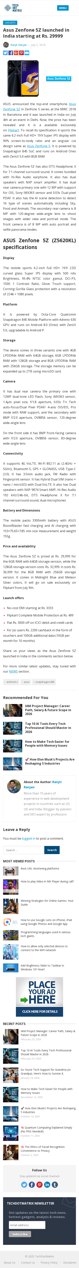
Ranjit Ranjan (18, 45)
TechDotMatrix (44, 1256)
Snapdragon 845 (44, 682)
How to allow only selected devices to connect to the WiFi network (44, 948)
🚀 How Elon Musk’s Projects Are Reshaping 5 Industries (50, 761)
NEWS (13, 671)
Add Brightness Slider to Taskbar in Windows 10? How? (42, 967)
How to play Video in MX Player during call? (47, 881)
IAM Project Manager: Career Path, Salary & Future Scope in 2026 (48, 710)
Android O (12, 682)
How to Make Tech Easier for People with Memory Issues (47, 744)
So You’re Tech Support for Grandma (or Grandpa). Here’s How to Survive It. (46, 1071)
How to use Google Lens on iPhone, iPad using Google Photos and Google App (46, 922)
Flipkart (13, 130)
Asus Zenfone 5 (38, 146)
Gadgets (10, 22)
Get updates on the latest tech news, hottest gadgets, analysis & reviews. (37, 1215)
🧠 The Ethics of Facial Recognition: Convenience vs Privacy (43, 1148)
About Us (9, 1262)
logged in (28, 838)
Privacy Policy (49, 1262)
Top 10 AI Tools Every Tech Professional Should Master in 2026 (48, 728)
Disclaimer (69, 1262)
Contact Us (28, 1262)
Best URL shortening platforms (40, 868)
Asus (27, 682)
